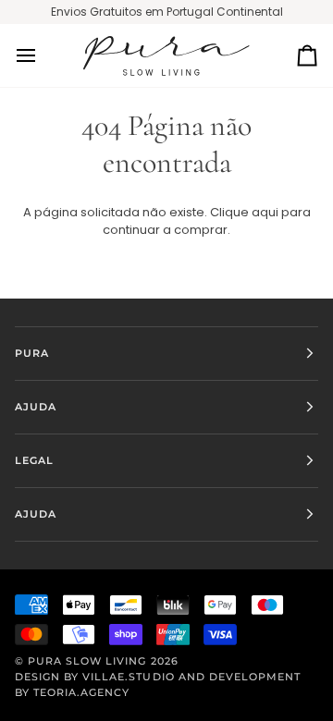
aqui (265, 212)
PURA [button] (32, 353)
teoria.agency (81, 692)
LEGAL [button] (34, 460)
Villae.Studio (128, 676)
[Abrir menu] (42, 55)
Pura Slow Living (87, 660)
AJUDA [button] (35, 406)
